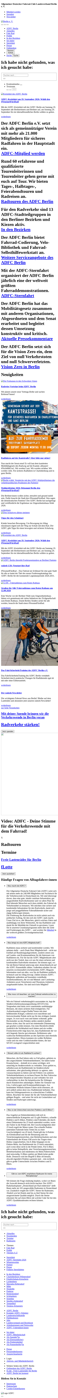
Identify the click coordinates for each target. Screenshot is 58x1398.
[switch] (21, 84)
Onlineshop (11, 48)
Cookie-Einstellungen (15, 1388)
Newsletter (11, 17)
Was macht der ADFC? (16, 886)
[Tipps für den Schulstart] (29, 512)
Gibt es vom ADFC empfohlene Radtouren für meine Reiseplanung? (31, 1175)
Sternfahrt (10, 43)
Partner (9, 1265)
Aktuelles (10, 31)
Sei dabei (10, 40)
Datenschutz (11, 1386)
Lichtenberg (11, 1281)
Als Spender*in (13, 1337)
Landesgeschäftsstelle (15, 1315)
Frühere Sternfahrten (15, 1269)
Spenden (10, 14)
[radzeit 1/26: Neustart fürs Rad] (29, 560)
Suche (9, 55)
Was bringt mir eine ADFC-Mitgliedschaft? (24, 943)
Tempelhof (11, 1303)
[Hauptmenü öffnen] (7, 24)
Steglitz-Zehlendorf (14, 1301)
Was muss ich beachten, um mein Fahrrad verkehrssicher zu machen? (32, 995)
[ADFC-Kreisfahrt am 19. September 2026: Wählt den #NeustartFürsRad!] (29, 535)
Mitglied (50, 930)
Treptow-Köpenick (14, 1306)
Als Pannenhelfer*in (15, 1344)
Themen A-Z (12, 1253)
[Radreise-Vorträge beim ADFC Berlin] (29, 381)
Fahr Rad (10, 33)
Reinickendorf (12, 1294)
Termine (9, 1238)
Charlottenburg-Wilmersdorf (18, 1276)
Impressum (11, 1384)
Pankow (9, 1291)
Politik (9, 36)
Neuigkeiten (11, 1236)
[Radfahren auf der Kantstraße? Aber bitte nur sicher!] (29, 427)
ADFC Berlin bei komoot (17, 1373)
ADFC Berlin (12, 28)
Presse (9, 45)
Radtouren (10, 1241)
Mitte (8, 1286)
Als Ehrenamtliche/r (14, 1339)
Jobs (8, 1320)
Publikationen (12, 1318)
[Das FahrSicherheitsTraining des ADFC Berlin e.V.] (29, 637)
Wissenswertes (12, 1262)
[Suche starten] (4, 78)
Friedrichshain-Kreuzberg (17, 1279)
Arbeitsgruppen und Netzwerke (19, 1325)
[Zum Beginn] (2, 1396)
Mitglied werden (13, 12)
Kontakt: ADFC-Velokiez (17, 1313)
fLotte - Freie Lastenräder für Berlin (21, 1371)
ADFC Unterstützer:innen (17, 1327)
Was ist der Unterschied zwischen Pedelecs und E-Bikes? (30, 1110)
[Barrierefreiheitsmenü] (2, 24)
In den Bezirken (13, 38)
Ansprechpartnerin (14, 1354)
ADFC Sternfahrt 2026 (16, 1260)
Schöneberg (11, 1296)
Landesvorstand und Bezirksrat (19, 1323)
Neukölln (10, 1289)
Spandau (10, 1298)
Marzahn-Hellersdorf (15, 1284)
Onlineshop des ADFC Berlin (19, 1368)
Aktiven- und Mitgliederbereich (19, 1361)
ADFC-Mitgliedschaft (15, 1335)
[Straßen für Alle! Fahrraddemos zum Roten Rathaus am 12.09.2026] (29, 583)
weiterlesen (11, 937)
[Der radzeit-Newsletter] (29, 687)
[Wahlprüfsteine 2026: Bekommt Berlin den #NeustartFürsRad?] (29, 481)
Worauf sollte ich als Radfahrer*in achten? (24, 1053)
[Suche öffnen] (5, 24)
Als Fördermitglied (14, 1342)
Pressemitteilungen (14, 1351)
